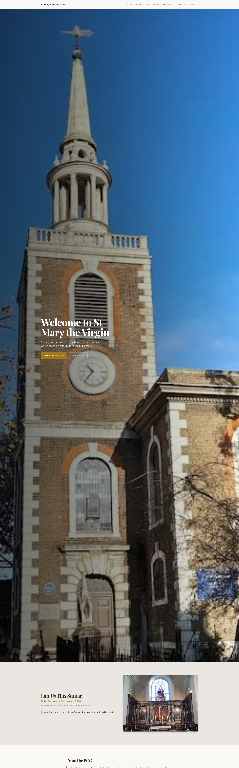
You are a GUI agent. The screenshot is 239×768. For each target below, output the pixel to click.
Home (129, 4)
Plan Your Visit (78, 355)
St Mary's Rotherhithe (53, 4)
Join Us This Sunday (52, 355)
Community (168, 4)
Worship (139, 4)
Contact (193, 4)
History (156, 4)
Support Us (181, 4)
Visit (148, 4)
